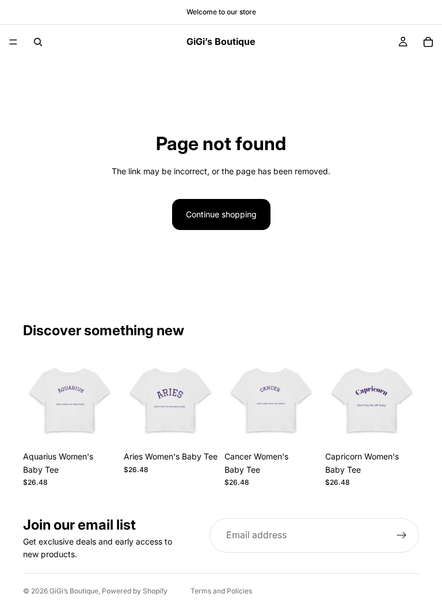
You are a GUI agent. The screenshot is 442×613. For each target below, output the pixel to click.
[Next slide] (104, 399)
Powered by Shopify (134, 591)
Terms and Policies (221, 591)
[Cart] (428, 42)
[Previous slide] (35, 399)
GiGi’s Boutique (73, 591)
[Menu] (13, 42)
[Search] (38, 42)
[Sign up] (402, 535)
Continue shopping (221, 214)
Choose (108, 427)
